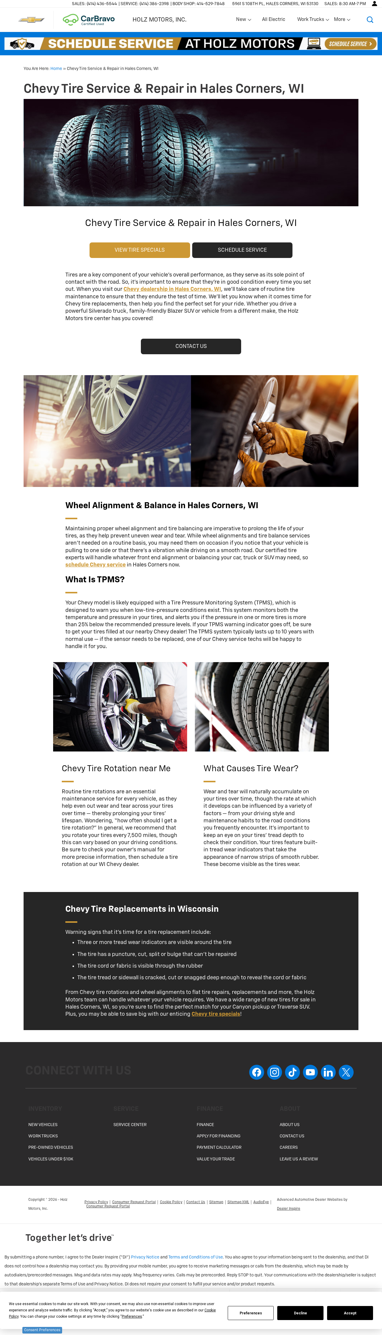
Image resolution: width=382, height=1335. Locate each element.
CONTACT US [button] (191, 346)
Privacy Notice (145, 1257)
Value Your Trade (216, 1159)
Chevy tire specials (216, 1014)
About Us (290, 1125)
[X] (346, 1072)
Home (56, 69)
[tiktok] (292, 1072)
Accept (350, 1313)
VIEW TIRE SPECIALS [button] (140, 250)
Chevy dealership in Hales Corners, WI (172, 289)
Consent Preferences (42, 1330)
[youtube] (310, 1072)
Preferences (251, 1313)
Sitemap (216, 1202)
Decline (300, 1313)
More (340, 21)
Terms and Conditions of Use (195, 1257)
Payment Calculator (219, 1147)
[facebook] (256, 1072)
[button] (370, 20)
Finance (205, 1125)
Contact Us (292, 1136)
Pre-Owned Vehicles (50, 1147)
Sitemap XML (238, 1202)
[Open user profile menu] (374, 4)
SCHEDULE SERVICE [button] (242, 250)
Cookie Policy (171, 1202)
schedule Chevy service (95, 565)
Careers (289, 1147)
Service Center (130, 1125)
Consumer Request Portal (134, 1202)
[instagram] (274, 1072)
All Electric (273, 19)
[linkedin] (328, 1072)
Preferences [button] (132, 1316)
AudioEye (261, 1202)
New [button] (242, 21)
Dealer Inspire (288, 1209)
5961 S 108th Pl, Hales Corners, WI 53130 (275, 4)
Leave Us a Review (299, 1159)
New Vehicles (43, 1125)
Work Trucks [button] (310, 21)
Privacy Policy (96, 1202)
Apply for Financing (219, 1136)
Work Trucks (43, 1136)
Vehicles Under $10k (50, 1159)
